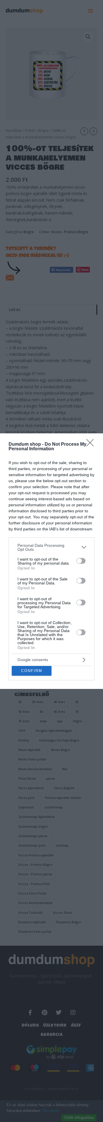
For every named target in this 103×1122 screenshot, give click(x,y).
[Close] (91, 444)
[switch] (81, 561)
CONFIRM (31, 671)
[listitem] (51, 547)
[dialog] (51, 561)
